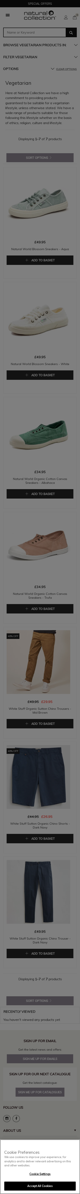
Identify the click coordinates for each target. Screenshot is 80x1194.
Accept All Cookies (39, 1186)
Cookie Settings (40, 1174)
